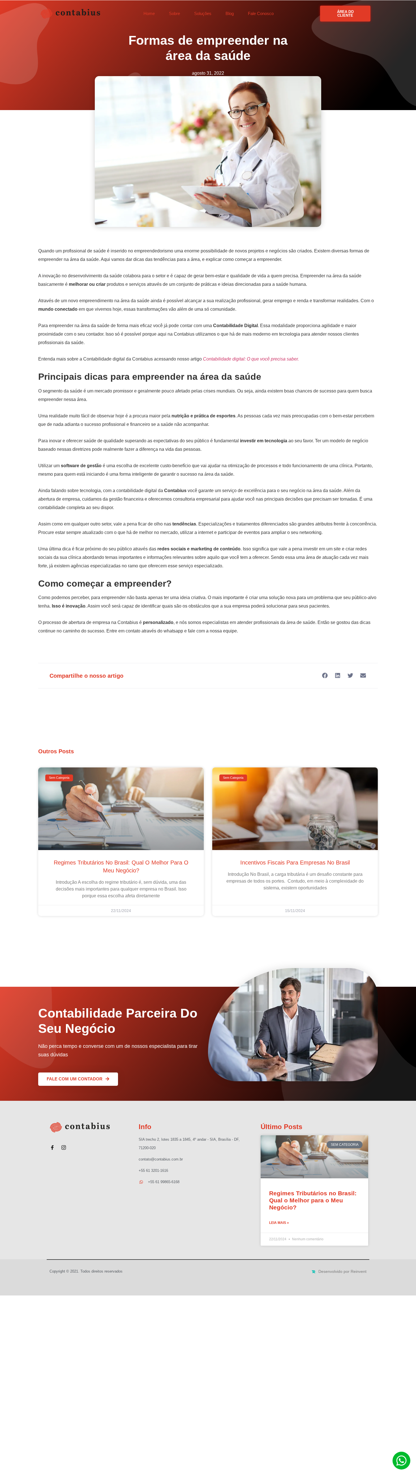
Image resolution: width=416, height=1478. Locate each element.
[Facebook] (52, 1145)
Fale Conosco (261, 13)
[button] (324, 675)
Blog (230, 13)
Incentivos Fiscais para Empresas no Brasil (295, 862)
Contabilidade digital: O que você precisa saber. (251, 359)
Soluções (202, 13)
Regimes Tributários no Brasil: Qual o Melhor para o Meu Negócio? (313, 1200)
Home (149, 13)
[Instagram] (63, 1145)
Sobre (174, 13)
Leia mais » (279, 1223)
